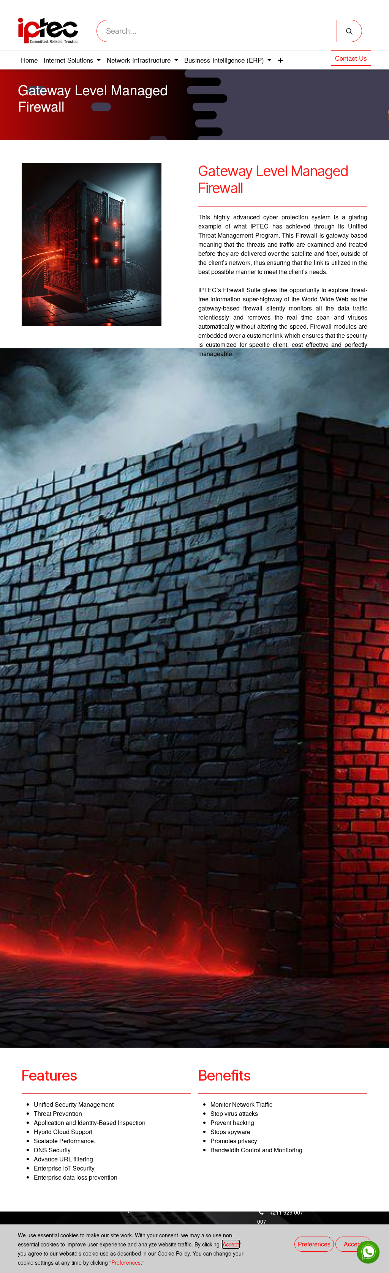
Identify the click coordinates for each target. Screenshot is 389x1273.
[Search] (349, 31)
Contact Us (351, 58)
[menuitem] (29, 60)
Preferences (126, 1262)
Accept (231, 1244)
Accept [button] (353, 1244)
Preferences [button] (314, 1244)
